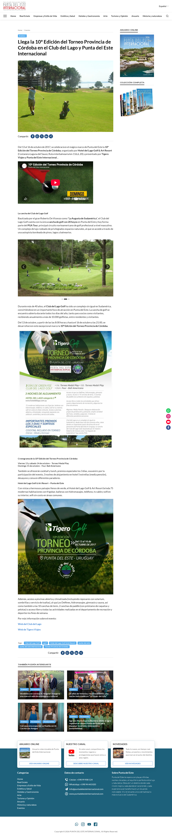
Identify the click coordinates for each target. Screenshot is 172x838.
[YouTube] (89, 824)
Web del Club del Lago (29, 623)
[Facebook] (95, 824)
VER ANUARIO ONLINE (39, 763)
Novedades (35, 689)
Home (13, 16)
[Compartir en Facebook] (33, 136)
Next (107, 266)
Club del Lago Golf (32, 643)
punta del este (84, 643)
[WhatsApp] (76, 824)
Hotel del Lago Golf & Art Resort (62, 643)
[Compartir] (51, 136)
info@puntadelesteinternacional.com (86, 789)
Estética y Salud (68, 16)
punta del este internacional (30, 647)
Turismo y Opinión (119, 16)
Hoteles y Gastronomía (89, 16)
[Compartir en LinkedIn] (46, 136)
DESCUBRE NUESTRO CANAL (86, 763)
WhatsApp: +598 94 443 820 (82, 784)
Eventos (27, 30)
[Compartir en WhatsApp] (37, 136)
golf (45, 643)
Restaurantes (49, 722)
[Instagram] (83, 824)
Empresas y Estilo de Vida (45, 16)
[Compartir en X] (42, 136)
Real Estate (25, 16)
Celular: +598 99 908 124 (81, 779)
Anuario (135, 16)
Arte (105, 16)
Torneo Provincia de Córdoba (56, 647)
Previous (23, 266)
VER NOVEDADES (133, 763)
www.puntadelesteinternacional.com (86, 793)
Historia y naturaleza (152, 16)
